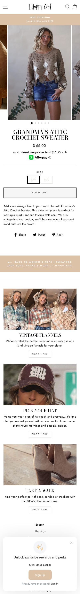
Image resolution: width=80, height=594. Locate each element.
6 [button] (49, 123)
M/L (46, 179)
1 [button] (32, 123)
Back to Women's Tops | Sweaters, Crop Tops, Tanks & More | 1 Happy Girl (40, 263)
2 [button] (36, 123)
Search (40, 525)
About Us (40, 531)
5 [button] (46, 123)
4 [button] (42, 123)
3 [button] (39, 123)
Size (40, 172)
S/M (33, 179)
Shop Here (40, 434)
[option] (40, 19)
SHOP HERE (40, 354)
